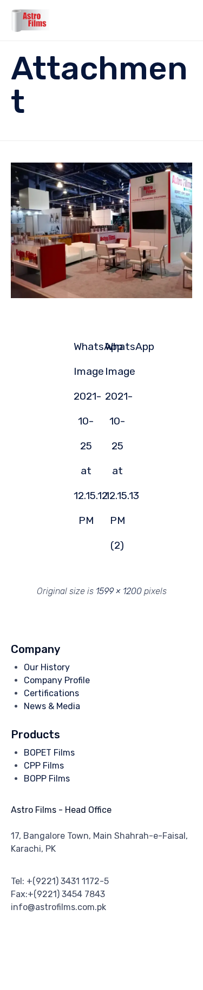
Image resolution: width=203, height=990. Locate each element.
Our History (47, 667)
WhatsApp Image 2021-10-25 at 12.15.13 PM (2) (117, 349)
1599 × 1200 (119, 591)
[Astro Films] (30, 20)
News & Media (52, 706)
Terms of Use (39, 964)
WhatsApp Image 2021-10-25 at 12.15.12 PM (86, 349)
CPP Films (44, 765)
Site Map (85, 964)
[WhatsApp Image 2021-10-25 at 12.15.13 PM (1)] (101, 295)
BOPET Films (49, 752)
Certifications (51, 693)
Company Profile (57, 680)
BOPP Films (47, 778)
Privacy (175, 951)
